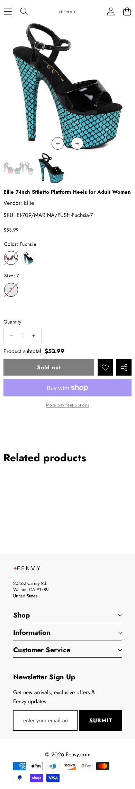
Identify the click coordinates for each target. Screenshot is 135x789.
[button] (127, 11)
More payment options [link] (67, 405)
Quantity (12, 321)
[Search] (24, 11)
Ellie (29, 203)
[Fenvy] (67, 11)
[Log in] (110, 11)
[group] (18, 168)
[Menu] (8, 11)
